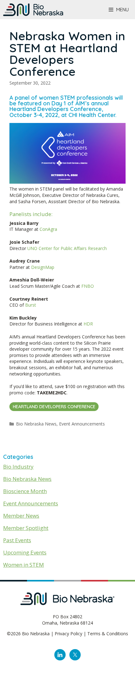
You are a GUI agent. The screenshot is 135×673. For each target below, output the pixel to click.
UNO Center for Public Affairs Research (67, 248)
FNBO (87, 286)
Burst (30, 305)
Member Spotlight (25, 527)
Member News (21, 515)
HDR (88, 324)
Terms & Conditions (107, 634)
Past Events (17, 540)
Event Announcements (82, 424)
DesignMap (42, 267)
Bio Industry (18, 466)
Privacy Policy (68, 634)
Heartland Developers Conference (54, 406)
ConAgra (48, 229)
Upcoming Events (24, 552)
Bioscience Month (25, 491)
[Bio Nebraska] (33, 9)
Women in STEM (23, 564)
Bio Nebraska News (36, 424)
